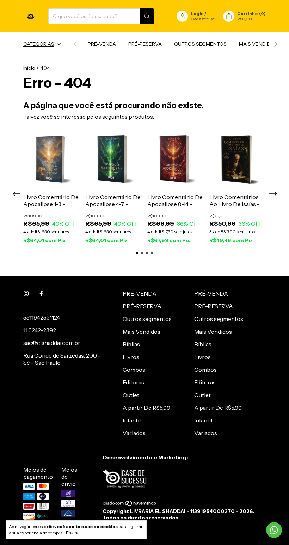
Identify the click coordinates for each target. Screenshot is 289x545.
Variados (134, 432)
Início (29, 68)
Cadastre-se (203, 18)
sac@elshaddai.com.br (51, 342)
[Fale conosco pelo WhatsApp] (274, 530)
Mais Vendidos (258, 44)
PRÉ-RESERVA (145, 44)
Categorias (38, 44)
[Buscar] (147, 16)
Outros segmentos (200, 44)
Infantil (132, 420)
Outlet (131, 394)
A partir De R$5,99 (146, 407)
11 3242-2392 (39, 330)
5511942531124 (41, 317)
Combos (134, 369)
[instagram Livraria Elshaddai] (26, 293)
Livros (131, 356)
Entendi (73, 533)
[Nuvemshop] (130, 505)
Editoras (133, 382)
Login (197, 13)
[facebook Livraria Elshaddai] (41, 293)
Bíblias (131, 344)
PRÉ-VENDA (102, 44)
